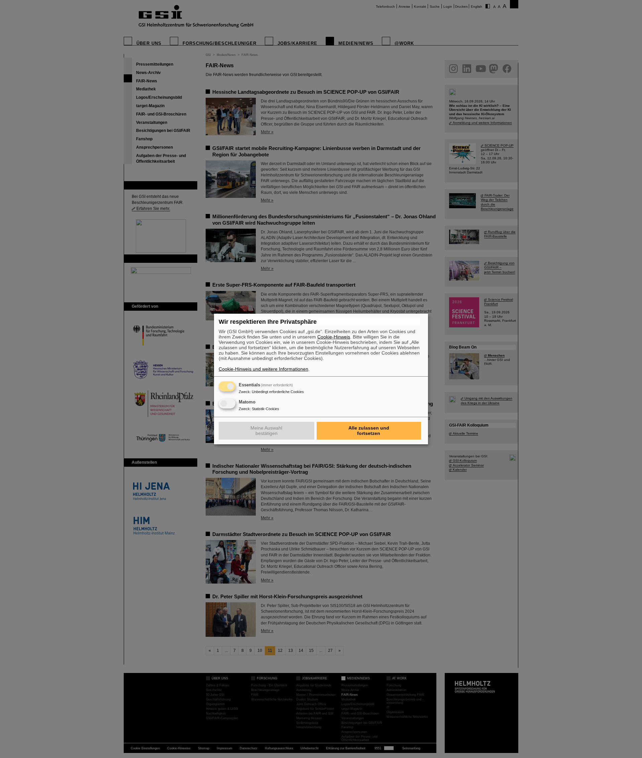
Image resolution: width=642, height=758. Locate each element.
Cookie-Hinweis (333, 336)
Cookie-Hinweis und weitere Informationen (263, 369)
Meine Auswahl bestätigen (266, 430)
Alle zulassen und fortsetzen (368, 430)
